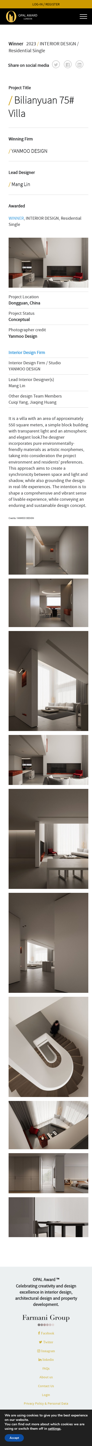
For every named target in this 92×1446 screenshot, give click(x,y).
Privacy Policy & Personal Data (46, 1403)
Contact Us (46, 1386)
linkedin (47, 1359)
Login (46, 1395)
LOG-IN (37, 4)
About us (46, 1377)
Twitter (47, 1342)
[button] (56, 64)
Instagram (47, 1351)
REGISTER (52, 4)
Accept (14, 1438)
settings (54, 1429)
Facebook (47, 1333)
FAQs (46, 1368)
